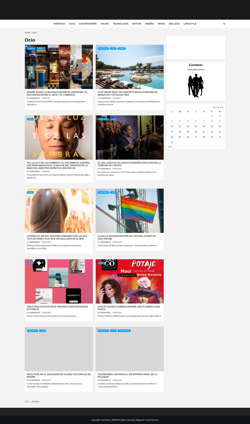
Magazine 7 (141, 420)
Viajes (105, 23)
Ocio (72, 23)
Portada (59, 23)
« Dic (170, 146)
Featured (103, 119)
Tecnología (121, 23)
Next (37, 401)
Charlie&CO (34, 98)
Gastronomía (88, 23)
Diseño (149, 23)
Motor (136, 23)
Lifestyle (190, 23)
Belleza (174, 23)
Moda (161, 23)
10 (33, 401)
